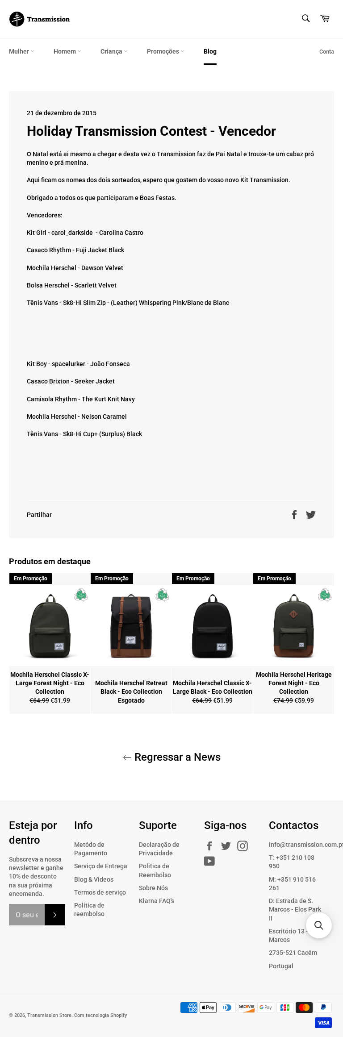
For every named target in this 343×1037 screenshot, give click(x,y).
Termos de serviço (100, 892)
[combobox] (305, 19)
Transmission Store (49, 1015)
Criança (112, 51)
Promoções (163, 51)
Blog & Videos (93, 879)
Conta (326, 51)
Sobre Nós (153, 887)
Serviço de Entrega (100, 866)
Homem (65, 51)
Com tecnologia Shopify (100, 1015)
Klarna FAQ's (156, 900)
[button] (319, 925)
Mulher (19, 51)
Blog (210, 51)
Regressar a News (176, 757)
